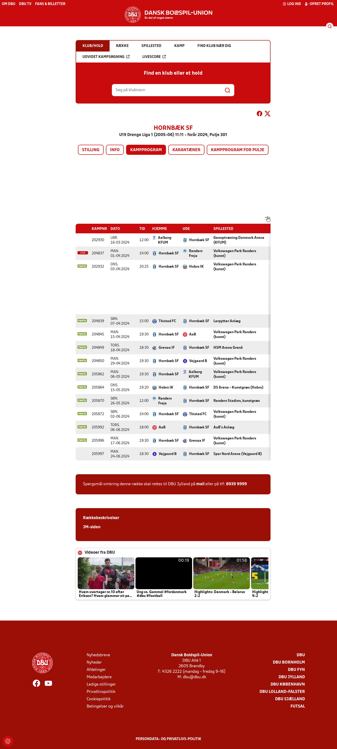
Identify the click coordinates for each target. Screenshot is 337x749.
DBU (301, 655)
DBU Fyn (296, 670)
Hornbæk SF (199, 240)
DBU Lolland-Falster (282, 692)
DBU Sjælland (290, 699)
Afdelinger (96, 670)
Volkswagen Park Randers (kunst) (234, 254)
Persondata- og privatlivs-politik (168, 739)
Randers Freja (195, 254)
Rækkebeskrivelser (101, 518)
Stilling (90, 150)
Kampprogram (146, 150)
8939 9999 (236, 484)
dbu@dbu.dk (194, 677)
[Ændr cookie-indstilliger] (7, 741)
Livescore (151, 57)
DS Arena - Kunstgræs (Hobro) (238, 387)
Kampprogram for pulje (237, 150)
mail (200, 484)
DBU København (288, 684)
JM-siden (92, 527)
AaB (192, 334)
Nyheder (94, 663)
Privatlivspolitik (101, 692)
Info (115, 150)
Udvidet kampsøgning (103, 57)
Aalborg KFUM (164, 240)
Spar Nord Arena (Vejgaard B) (237, 454)
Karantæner (186, 150)
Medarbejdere (99, 677)
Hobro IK (196, 266)
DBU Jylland (292, 677)
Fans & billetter (50, 4)
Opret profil (322, 4)
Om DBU (8, 4)
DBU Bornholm (289, 663)
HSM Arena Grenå (228, 347)
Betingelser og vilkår (105, 706)
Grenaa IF (167, 347)
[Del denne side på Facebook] (259, 114)
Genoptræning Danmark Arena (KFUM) (238, 240)
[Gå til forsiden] (168, 15)
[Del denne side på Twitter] (268, 114)
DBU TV (25, 4)
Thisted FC (167, 321)
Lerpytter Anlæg (226, 321)
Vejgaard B (198, 361)
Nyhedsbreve (98, 655)
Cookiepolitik (98, 699)
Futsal (297, 706)
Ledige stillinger (101, 684)
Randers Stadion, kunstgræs (236, 401)
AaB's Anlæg (223, 427)
